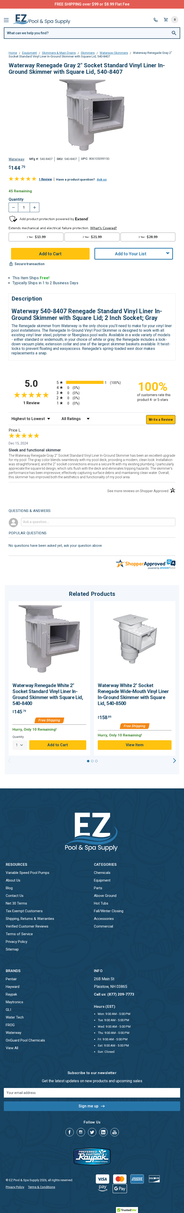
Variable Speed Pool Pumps (27, 873)
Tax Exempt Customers (24, 911)
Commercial (103, 926)
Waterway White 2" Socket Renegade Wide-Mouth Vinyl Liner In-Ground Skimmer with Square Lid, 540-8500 (133, 694)
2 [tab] (92, 761)
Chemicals (102, 873)
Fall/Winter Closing (108, 911)
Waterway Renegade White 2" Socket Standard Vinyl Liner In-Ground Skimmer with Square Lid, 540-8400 (47, 694)
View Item (135, 745)
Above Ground (105, 896)
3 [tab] (96, 761)
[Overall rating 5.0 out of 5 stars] (22, 179)
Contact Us (14, 896)
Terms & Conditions (41, 1187)
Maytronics (14, 1002)
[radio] (92, 382)
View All (12, 1048)
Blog (9, 888)
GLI (8, 1010)
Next (174, 760)
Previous (9, 760)
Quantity (16, 199)
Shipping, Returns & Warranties (30, 919)
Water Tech (15, 1017)
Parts (98, 888)
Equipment (102, 880)
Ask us (102, 179)
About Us (13, 880)
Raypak (11, 994)
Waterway (13, 1033)
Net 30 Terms (16, 903)
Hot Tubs (101, 903)
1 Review (45, 179)
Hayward (12, 987)
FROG (10, 1025)
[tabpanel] (49, 678)
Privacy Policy (16, 942)
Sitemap (12, 949)
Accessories (104, 919)
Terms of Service (19, 934)
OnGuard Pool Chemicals (25, 1040)
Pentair (11, 979)
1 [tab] (88, 761)
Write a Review (161, 419)
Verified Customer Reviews (27, 926)
